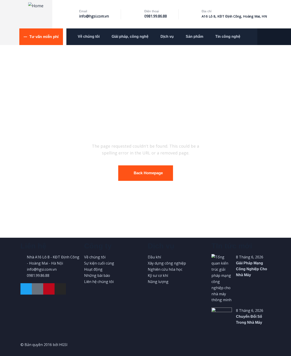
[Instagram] (60, 289)
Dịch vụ (167, 36)
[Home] (35, 5)
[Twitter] (26, 289)
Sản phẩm (194, 36)
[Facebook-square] (37, 289)
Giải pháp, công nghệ (130, 36)
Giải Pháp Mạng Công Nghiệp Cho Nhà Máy (251, 269)
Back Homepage (148, 173)
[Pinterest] (49, 289)
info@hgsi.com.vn (94, 16)
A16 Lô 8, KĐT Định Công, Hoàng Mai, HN (234, 16)
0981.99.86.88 (155, 16)
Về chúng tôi (89, 36)
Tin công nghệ (227, 36)
